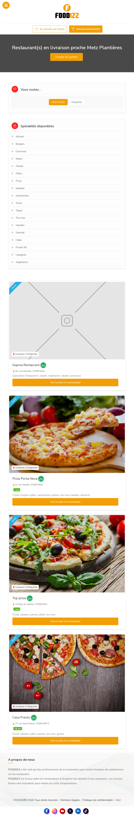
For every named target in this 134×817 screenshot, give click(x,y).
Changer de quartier (66, 57)
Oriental (20, 232)
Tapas (19, 210)
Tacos (19, 203)
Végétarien (22, 262)
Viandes (20, 225)
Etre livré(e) (58, 102)
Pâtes (19, 173)
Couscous (21, 151)
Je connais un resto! (51, 29)
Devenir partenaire (88, 29)
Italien (19, 158)
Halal (19, 240)
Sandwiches (22, 195)
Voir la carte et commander (65, 382)
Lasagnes (21, 254)
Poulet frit (21, 247)
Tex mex (20, 217)
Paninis (19, 166)
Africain (20, 136)
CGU (118, 800)
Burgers (20, 144)
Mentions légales (70, 800)
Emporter (76, 102)
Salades (20, 188)
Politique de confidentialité (97, 800)
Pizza (18, 181)
